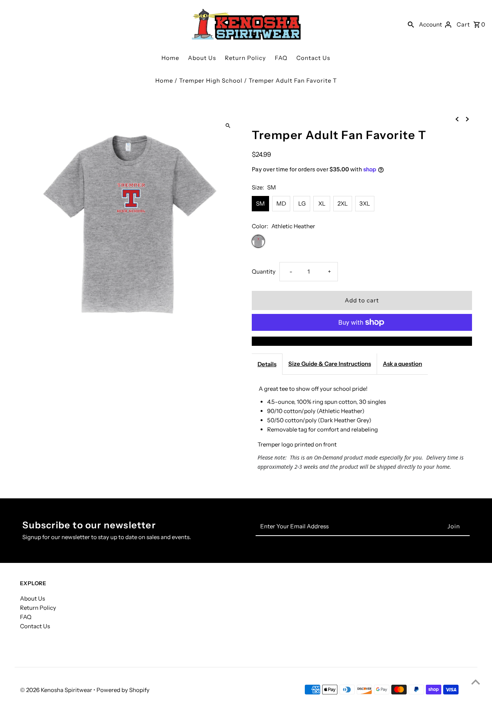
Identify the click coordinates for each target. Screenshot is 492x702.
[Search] (411, 24)
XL (322, 203)
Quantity (264, 271)
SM (260, 203)
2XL (342, 203)
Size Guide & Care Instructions (329, 363)
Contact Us (313, 57)
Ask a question (402, 363)
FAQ (281, 57)
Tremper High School (211, 80)
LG (302, 203)
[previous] (457, 118)
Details (267, 364)
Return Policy (245, 57)
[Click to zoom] (227, 125)
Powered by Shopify (123, 690)
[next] (467, 118)
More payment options (362, 341)
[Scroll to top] (475, 681)
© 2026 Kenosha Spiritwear (56, 690)
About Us (202, 57)
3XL (364, 203)
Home (170, 57)
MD (281, 203)
